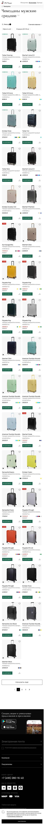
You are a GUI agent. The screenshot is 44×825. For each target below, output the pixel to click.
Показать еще (22, 682)
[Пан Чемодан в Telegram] (4, 788)
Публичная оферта (9, 805)
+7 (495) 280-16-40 (13, 778)
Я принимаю (20, 748)
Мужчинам (32, 3)
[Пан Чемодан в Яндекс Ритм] (21, 788)
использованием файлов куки (15, 816)
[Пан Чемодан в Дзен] (15, 788)
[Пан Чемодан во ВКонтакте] (9, 788)
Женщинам (24, 3)
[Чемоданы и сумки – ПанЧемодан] (7, 2)
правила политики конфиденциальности (24, 748)
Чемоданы (7, 6)
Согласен (22, 821)
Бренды (39, 3)
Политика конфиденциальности (14, 808)
